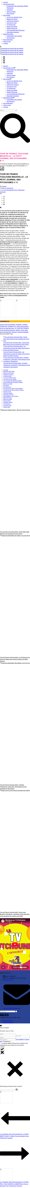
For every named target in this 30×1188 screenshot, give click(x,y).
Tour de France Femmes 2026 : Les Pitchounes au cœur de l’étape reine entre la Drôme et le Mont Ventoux (16, 354)
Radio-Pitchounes (12, 28)
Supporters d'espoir (8, 402)
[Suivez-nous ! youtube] (8, 1016)
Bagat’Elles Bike (8, 34)
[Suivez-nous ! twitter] (5, 1016)
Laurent (4, 186)
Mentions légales (8, 1022)
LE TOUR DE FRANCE (22, 328)
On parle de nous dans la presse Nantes (13, 388)
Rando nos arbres (12, 26)
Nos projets (6, 15)
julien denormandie (22, 326)
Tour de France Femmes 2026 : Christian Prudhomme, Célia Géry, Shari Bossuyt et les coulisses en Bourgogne (16, 365)
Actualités (5, 370)
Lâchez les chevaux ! (13, 21)
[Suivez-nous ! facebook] (1, 1016)
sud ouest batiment (5, 332)
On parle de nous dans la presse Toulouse (13, 390)
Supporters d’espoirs (13, 32)
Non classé (6, 385)
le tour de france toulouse (7, 330)
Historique (10, 10)
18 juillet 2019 (9, 188)
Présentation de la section (14, 36)
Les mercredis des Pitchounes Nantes (12, 380)
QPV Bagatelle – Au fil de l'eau (10, 396)
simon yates (24, 330)
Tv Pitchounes (6, 404)
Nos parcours (11, 38)
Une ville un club (12, 23)
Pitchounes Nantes (7, 393)
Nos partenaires (8, 40)
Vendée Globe (6, 407)
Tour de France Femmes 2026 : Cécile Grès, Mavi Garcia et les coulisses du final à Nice (16, 343)
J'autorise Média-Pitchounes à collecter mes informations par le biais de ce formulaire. (14, 1044)
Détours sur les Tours (8, 373)
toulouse (14, 332)
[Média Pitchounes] (11, 51)
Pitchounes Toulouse (8, 394)
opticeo (18, 330)
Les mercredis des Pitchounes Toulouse (13, 382)
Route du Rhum (7, 401)
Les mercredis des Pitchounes (15, 30)
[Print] (0, 207)
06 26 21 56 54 (8, 980)
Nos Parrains (10, 13)
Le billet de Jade (7, 376)
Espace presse (7, 1021)
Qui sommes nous (8, 4)
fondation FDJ (12, 326)
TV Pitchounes (11, 25)
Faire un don (7, 41)
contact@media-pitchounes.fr (12, 1008)
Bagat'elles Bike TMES (8, 371)
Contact (5, 43)
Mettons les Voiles (12, 19)
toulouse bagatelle (23, 332)
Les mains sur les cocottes (9, 379)
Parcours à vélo (7, 391)
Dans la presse (11, 12)
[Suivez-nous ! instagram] (3, 1016)
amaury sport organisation (7, 324)
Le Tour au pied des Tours (14, 17)
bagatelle (19, 324)
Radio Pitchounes (7, 397)
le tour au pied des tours (7, 328)
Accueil (5, 2)
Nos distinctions (7, 387)
